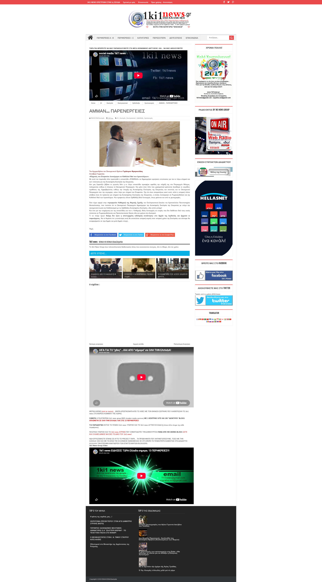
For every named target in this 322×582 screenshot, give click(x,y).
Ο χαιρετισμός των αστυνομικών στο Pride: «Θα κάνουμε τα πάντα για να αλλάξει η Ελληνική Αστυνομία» (159, 553)
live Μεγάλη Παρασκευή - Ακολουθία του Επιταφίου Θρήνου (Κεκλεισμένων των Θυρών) (159, 538)
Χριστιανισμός (148, 118)
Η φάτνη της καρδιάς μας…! (101, 517)
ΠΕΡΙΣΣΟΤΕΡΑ (159, 37)
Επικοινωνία (143, 2)
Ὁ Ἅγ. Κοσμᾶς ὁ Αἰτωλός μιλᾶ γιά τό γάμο (157, 570)
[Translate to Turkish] (203, 319)
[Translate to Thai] (218, 322)
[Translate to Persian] (225, 319)
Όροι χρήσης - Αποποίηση (161, 2)
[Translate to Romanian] (208, 322)
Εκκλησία (122, 118)
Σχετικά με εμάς (129, 2)
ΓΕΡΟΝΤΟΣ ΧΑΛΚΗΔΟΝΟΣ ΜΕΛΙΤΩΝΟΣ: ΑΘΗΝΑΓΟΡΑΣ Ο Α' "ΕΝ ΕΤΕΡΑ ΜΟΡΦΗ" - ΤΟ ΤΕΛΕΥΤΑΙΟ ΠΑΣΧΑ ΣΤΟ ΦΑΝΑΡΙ (108, 530)
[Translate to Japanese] (223, 319)
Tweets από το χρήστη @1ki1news (207, 294)
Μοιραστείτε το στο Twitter (133, 235)
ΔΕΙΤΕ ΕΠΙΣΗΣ (175, 37)
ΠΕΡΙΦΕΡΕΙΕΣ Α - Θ (105, 37)
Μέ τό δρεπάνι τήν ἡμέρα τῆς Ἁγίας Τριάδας (157, 566)
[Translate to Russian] (210, 322)
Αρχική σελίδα (138, 344)
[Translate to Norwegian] (228, 319)
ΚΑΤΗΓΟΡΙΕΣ (143, 37)
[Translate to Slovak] (213, 322)
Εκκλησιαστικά (131, 118)
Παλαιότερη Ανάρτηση (182, 344)
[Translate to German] (200, 319)
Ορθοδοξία (140, 118)
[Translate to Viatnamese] (220, 322)
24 (117, 118)
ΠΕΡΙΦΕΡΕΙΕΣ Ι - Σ (126, 37)
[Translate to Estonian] (210, 319)
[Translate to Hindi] (215, 319)
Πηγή (91, 229)
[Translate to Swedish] (215, 322)
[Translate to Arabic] (205, 319)
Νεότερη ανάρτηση (96, 344)
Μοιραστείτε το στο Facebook (105, 235)
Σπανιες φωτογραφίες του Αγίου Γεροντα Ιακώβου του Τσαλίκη (160, 525)
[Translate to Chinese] (208, 319)
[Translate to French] (197, 319)
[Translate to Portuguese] (230, 319)
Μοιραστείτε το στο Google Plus (162, 235)
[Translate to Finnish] (213, 319)
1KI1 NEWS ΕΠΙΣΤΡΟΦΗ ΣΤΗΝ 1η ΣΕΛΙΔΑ (103, 2)
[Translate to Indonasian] (218, 319)
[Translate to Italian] (220, 319)
